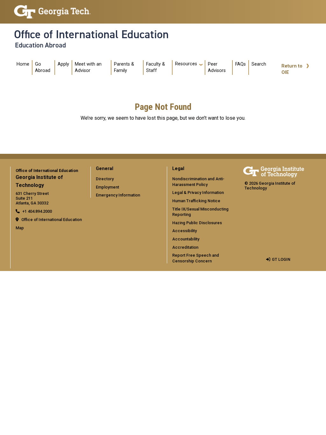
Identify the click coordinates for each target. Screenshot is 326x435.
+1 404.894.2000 (37, 211)
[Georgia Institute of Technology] (52, 9)
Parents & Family (124, 67)
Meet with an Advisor (88, 67)
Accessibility (184, 230)
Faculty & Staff (155, 67)
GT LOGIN (281, 259)
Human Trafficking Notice (196, 200)
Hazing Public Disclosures (197, 222)
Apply (63, 64)
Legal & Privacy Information (198, 192)
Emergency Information (118, 195)
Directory (105, 178)
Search (259, 64)
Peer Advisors (217, 67)
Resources (186, 64)
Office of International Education (91, 34)
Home (23, 64)
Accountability (185, 239)
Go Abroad (42, 67)
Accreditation (185, 247)
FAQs (240, 64)
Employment (107, 187)
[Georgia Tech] (273, 170)
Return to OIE (291, 69)
